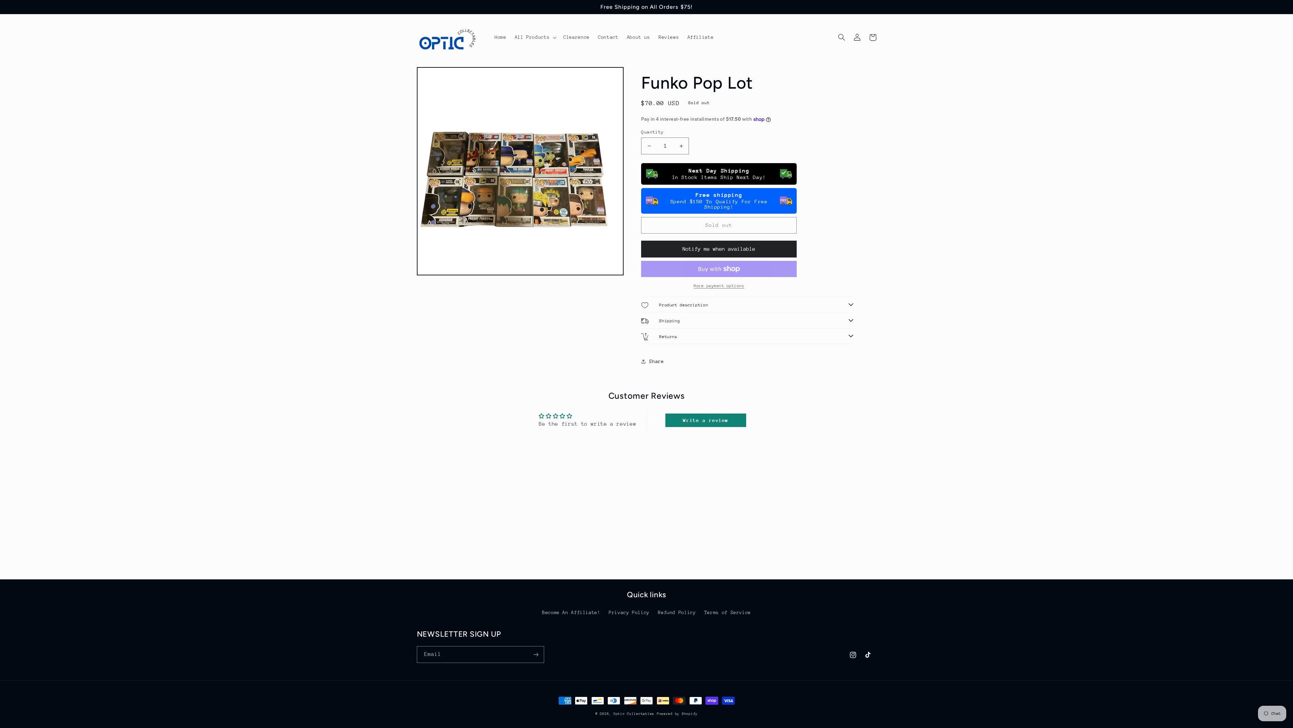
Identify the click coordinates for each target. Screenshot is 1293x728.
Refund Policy (677, 612)
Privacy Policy (629, 612)
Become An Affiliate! (571, 612)
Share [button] (656, 361)
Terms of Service (727, 612)
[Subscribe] (535, 654)
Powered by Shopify (677, 714)
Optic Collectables (634, 714)
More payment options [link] (719, 285)
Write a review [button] (705, 420)
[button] (534, 37)
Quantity (652, 131)
